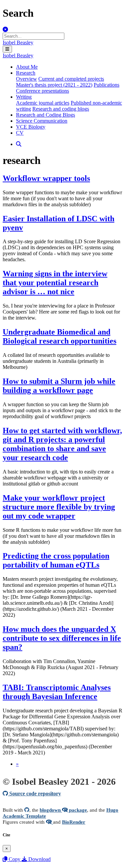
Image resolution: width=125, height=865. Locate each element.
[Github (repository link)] (26, 810)
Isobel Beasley (18, 42)
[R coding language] (49, 822)
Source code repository (34, 793)
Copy (14, 859)
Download (39, 859)
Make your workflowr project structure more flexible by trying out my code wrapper (59, 506)
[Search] (18, 144)
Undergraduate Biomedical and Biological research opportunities (59, 336)
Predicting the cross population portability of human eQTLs (56, 560)
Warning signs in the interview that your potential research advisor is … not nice (55, 282)
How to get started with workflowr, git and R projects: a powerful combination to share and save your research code (62, 444)
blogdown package (63, 810)
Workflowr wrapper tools (46, 178)
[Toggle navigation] (7, 49)
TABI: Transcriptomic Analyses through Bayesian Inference (57, 692)
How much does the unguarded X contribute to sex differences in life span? (62, 638)
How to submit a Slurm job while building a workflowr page (59, 386)
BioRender (73, 822)
